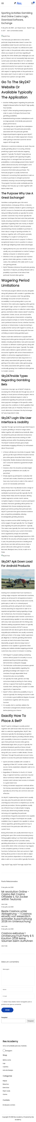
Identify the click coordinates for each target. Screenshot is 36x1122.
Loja (4, 1063)
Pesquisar (4, 1017)
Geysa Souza (21, 28)
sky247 (25, 312)
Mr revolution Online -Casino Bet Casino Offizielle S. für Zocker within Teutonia (15, 895)
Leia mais (4, 904)
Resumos (6, 1084)
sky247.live (27, 865)
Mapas (5, 1081)
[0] (32, 3)
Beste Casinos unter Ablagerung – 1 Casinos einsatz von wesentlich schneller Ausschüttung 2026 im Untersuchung (16, 916)
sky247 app (9, 865)
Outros (5, 1094)
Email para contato (9, 1105)
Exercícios (6, 1087)
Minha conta (7, 1060)
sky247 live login (18, 865)
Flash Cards (6, 1091)
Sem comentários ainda (15, 31)
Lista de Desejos (8, 1070)
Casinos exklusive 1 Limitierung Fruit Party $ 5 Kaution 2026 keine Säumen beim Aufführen (17, 937)
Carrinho (5, 1067)
